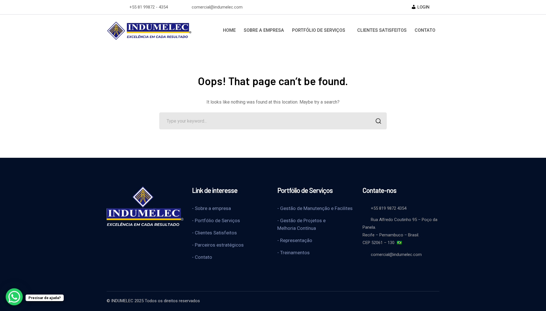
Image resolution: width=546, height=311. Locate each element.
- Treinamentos (293, 252)
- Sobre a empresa (211, 208)
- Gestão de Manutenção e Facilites (315, 208)
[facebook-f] (109, 237)
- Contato (202, 257)
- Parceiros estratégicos (218, 245)
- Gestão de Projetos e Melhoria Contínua (301, 224)
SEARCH (378, 120)
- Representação (294, 240)
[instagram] (152, 237)
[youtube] (124, 237)
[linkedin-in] (138, 237)
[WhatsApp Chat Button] (14, 296)
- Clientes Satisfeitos (214, 233)
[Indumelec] (149, 30)
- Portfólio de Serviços (216, 220)
